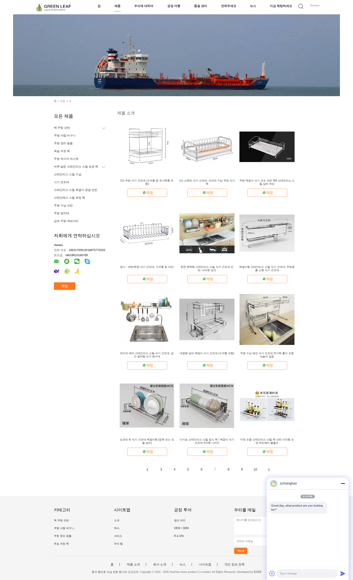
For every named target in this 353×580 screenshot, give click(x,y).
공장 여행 (173, 6)
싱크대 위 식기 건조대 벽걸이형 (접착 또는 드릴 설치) (147, 441)
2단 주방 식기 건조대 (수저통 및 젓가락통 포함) (146, 182)
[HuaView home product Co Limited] (53, 7)
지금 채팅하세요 (281, 6)
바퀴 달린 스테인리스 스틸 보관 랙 (76, 166)
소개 (116, 520)
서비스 (118, 535)
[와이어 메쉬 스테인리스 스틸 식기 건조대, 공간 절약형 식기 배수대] (146, 319)
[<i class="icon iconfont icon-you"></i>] (268, 469)
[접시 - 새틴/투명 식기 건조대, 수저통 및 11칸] (146, 233)
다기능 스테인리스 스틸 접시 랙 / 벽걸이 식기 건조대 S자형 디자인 (207, 441)
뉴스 (253, 6)
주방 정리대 (61, 213)
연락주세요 (228, 6)
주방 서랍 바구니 (65, 135)
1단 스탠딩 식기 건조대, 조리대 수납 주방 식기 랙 (207, 182)
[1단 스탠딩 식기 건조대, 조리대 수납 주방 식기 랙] (207, 146)
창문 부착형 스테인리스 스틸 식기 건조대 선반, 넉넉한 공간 (207, 268)
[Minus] (342, 483)
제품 (117, 6)
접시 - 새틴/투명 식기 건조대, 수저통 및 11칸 (147, 266)
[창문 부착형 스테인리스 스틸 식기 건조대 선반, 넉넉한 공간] (207, 233)
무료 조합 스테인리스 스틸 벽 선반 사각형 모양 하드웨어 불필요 (267, 441)
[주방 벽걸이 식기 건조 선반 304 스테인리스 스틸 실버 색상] (267, 146)
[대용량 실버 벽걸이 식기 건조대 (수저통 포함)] (207, 319)
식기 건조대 (61, 182)
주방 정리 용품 (63, 143)
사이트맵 (205, 564)
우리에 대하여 (143, 6)
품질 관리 (200, 6)
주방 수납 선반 (63, 205)
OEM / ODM (181, 528)
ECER (257, 571)
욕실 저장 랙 (62, 151)
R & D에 (179, 535)
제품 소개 (65, 100)
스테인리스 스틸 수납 (67, 174)
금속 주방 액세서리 (66, 221)
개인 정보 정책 (235, 564)
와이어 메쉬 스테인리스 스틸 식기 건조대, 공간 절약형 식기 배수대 (147, 355)
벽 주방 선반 (62, 127)
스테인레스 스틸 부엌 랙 (69, 197)
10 (255, 469)
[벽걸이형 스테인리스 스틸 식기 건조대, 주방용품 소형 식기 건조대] (267, 233)
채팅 (64, 286)
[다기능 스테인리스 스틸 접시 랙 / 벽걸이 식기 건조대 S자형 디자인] (207, 405)
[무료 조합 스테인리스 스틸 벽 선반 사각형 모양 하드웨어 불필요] (267, 405)
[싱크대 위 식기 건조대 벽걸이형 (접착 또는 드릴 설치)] (146, 405)
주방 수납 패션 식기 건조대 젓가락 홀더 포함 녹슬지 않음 (267, 355)
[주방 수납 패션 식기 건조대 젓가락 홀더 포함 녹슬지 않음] (267, 319)
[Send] (343, 573)
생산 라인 (179, 520)
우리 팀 (118, 543)
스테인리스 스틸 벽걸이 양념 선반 (75, 189)
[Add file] (272, 573)
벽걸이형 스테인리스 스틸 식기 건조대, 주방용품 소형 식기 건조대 (267, 268)
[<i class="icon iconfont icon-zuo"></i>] (147, 469)
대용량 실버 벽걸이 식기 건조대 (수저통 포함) (207, 353)
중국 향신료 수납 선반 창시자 (109, 571)
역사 (116, 528)
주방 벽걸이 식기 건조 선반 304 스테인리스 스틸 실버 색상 (267, 182)
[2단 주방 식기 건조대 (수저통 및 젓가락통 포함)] (146, 146)
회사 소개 (159, 564)
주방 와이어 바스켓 (66, 158)
